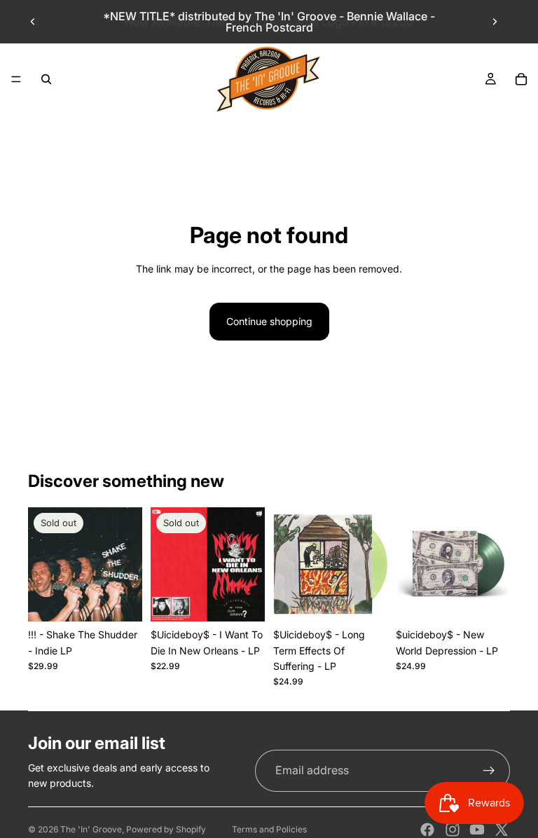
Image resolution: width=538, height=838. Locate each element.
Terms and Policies (269, 829)
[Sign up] (489, 770)
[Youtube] (477, 829)
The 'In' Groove (91, 829)
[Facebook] (427, 829)
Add (377, 599)
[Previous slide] (33, 21)
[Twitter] (501, 829)
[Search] (46, 79)
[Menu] (16, 79)
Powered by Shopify (166, 829)
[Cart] (521, 79)
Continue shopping (269, 321)
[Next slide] (494, 21)
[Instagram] (452, 829)
